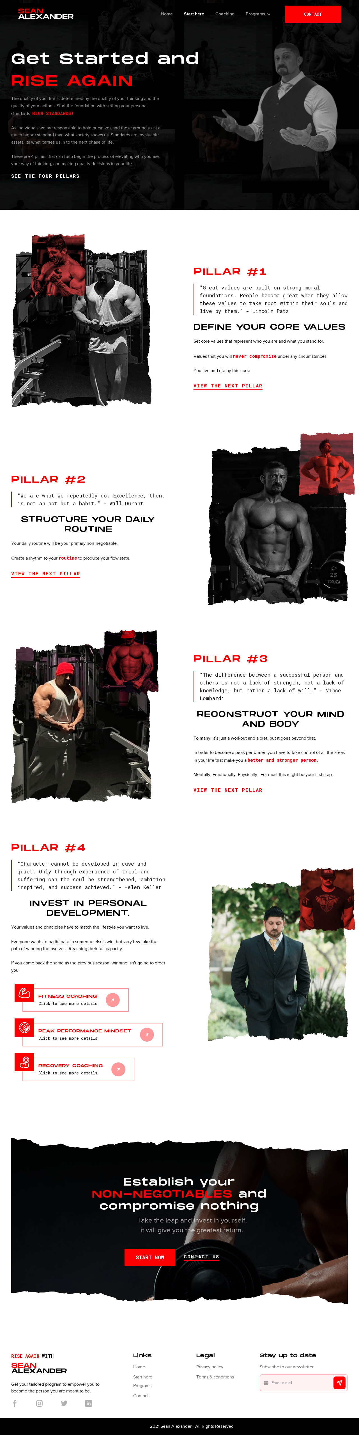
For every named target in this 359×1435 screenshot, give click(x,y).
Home (139, 1366)
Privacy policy (209, 1366)
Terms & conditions (215, 1377)
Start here (142, 1377)
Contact (141, 1395)
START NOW (150, 1257)
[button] (258, 14)
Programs (142, 1385)
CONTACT (313, 14)
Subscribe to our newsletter (287, 1366)
